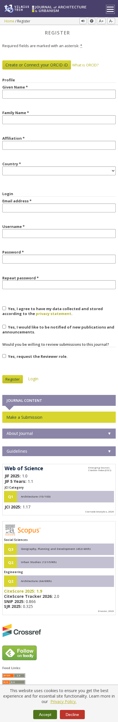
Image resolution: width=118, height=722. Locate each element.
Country (20, 164)
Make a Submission (24, 417)
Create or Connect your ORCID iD (36, 65)
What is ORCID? (85, 65)
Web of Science (24, 468)
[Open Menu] (110, 9)
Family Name (24, 112)
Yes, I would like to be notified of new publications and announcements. (58, 329)
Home (9, 21)
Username (22, 226)
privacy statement (53, 313)
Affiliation (22, 138)
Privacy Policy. (63, 701)
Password (21, 252)
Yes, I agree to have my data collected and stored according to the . (52, 311)
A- (111, 21)
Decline (72, 714)
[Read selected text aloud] (82, 21)
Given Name (23, 87)
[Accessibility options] (91, 21)
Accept (45, 714)
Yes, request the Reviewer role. (37, 356)
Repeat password (29, 278)
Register (12, 379)
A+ (101, 21)
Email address (25, 201)
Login (33, 378)
